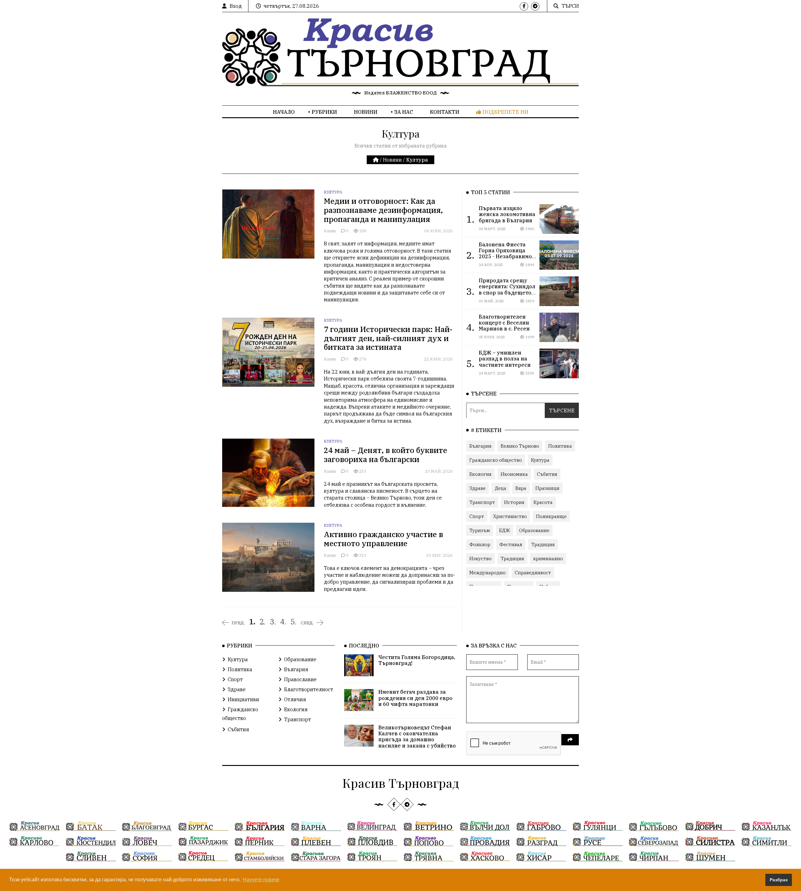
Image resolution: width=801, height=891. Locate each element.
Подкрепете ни (504, 112)
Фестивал (510, 544)
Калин (330, 231)
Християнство (510, 516)
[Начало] (376, 160)
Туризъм (479, 530)
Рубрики (324, 112)
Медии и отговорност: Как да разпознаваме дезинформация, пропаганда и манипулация (383, 210)
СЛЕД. (307, 623)
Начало (284, 112)
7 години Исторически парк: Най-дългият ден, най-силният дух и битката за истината (388, 338)
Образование (534, 530)
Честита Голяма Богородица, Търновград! (416, 660)
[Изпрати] (570, 739)
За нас (403, 112)
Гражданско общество (495, 460)
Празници (547, 488)
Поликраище (551, 516)
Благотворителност (308, 689)
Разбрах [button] (779, 879)
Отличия (295, 699)
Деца (500, 488)
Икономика (514, 474)
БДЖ (504, 530)
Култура (333, 192)
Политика (560, 446)
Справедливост (533, 573)
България (480, 446)
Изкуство (480, 558)
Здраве (477, 488)
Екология (480, 474)
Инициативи (243, 699)
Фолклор (479, 544)
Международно (487, 573)
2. (262, 622)
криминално (548, 558)
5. (293, 622)
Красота (543, 502)
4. (283, 622)
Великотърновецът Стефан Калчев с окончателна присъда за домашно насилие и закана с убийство (417, 736)
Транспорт (482, 502)
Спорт (476, 516)
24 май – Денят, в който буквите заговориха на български (385, 454)
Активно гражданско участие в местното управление (383, 538)
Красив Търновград (400, 782)
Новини (365, 112)
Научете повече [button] (261, 879)
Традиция (543, 544)
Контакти (444, 112)
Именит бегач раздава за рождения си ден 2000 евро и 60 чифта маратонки (415, 698)
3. (273, 622)
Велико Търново (520, 446)
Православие (300, 679)
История (514, 502)
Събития (547, 474)
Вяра (520, 488)
